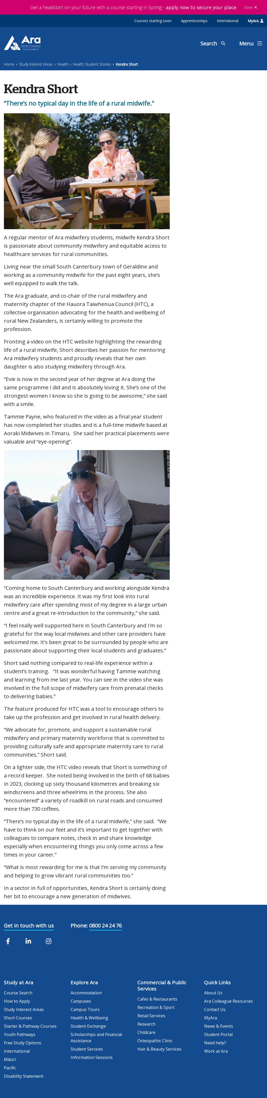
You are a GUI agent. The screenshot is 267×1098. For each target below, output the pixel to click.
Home (9, 64)
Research (146, 1024)
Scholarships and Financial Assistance (96, 1038)
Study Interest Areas (36, 64)
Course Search (18, 993)
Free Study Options (22, 1043)
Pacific (10, 1068)
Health (62, 64)
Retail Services (151, 1016)
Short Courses (18, 1018)
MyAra (253, 20)
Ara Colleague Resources (228, 1001)
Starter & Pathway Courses (30, 1026)
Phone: (79, 925)
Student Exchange (88, 1026)
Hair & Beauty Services (159, 1049)
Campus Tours (85, 1009)
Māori (10, 1059)
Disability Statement (23, 1076)
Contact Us (215, 1009)
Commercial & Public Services (161, 985)
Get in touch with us (29, 925)
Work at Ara (216, 1051)
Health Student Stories (92, 64)
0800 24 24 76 (105, 925)
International (227, 20)
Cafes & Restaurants (157, 999)
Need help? (215, 1043)
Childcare (146, 1032)
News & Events (218, 1026)
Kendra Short (127, 64)
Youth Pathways (19, 1034)
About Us (213, 993)
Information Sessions (92, 1057)
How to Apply (17, 1001)
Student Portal (218, 1034)
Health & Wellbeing (89, 1018)
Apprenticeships (194, 20)
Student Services (87, 1049)
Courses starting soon (153, 20)
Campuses (81, 1001)
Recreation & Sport (155, 1007)
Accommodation (86, 993)
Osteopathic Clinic (154, 1041)
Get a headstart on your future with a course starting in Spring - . (133, 7)
